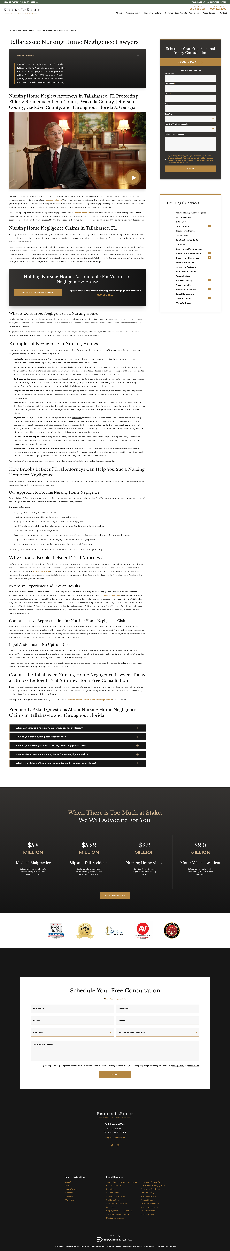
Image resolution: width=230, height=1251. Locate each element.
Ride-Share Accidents (186, 289)
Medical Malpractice (185, 262)
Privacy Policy (178, 1066)
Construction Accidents (187, 240)
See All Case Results (115, 895)
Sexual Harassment (185, 294)
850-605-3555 (198, 8)
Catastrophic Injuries (185, 231)
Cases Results (71, 1189)
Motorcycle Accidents (186, 267)
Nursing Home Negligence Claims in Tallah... (42, 68)
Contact (69, 1193)
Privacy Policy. (150, 1246)
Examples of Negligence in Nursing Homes (41, 71)
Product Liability (183, 285)
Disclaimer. (138, 1246)
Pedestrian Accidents (186, 271)
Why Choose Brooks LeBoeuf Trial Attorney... (42, 78)
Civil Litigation (182, 235)
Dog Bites (180, 244)
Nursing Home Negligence (188, 253)
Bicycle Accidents (184, 217)
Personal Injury (183, 276)
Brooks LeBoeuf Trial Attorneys (21, 30)
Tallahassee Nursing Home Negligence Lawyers (56, 30)
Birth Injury (181, 222)
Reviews (69, 1196)
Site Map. (173, 1246)
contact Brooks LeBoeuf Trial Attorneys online (90, 700)
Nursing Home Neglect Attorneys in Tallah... (41, 64)
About (68, 1182)
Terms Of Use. (162, 1246)
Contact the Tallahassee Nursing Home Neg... (42, 82)
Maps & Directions (115, 1137)
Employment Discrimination (189, 249)
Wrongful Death (183, 303)
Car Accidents (182, 226)
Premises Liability (184, 280)
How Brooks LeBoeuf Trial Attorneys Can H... (41, 75)
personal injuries (54, 200)
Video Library (71, 1200)
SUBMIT (190, 169)
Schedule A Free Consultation (38, 293)
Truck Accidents (183, 298)
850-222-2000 (218, 8)
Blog (67, 1185)
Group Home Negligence (187, 258)
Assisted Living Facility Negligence (192, 213)
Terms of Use (182, 163)
